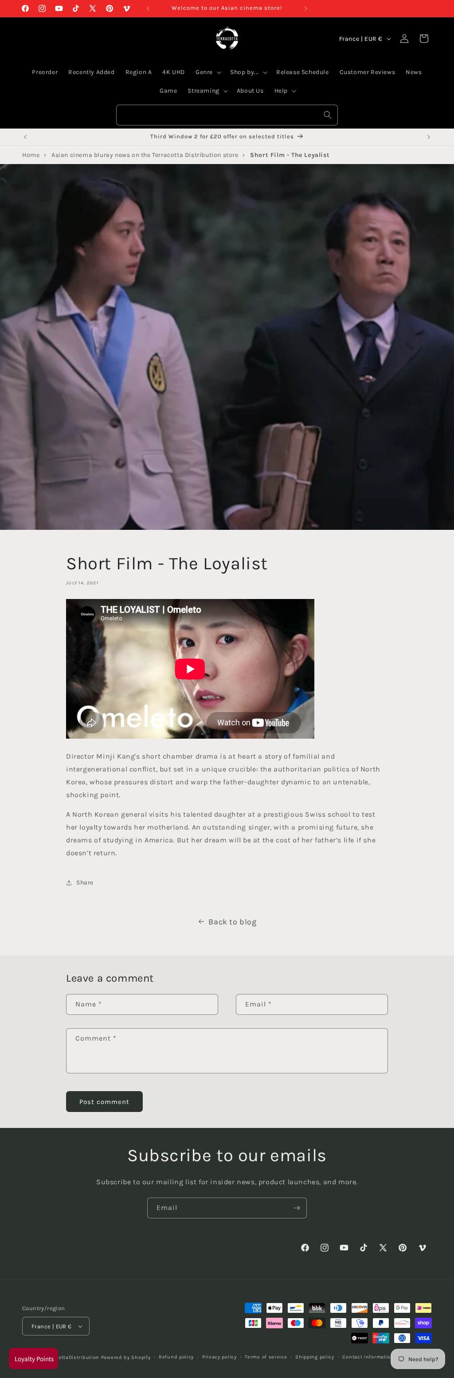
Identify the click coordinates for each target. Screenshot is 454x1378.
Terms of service (266, 1357)
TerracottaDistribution (71, 1357)
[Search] (327, 115)
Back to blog (232, 922)
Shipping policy (314, 1357)
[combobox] (227, 115)
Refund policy (176, 1357)
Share (85, 882)
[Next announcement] (306, 8)
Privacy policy (219, 1357)
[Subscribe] (296, 1208)
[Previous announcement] (148, 8)
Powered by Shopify (126, 1357)
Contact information (368, 1357)
